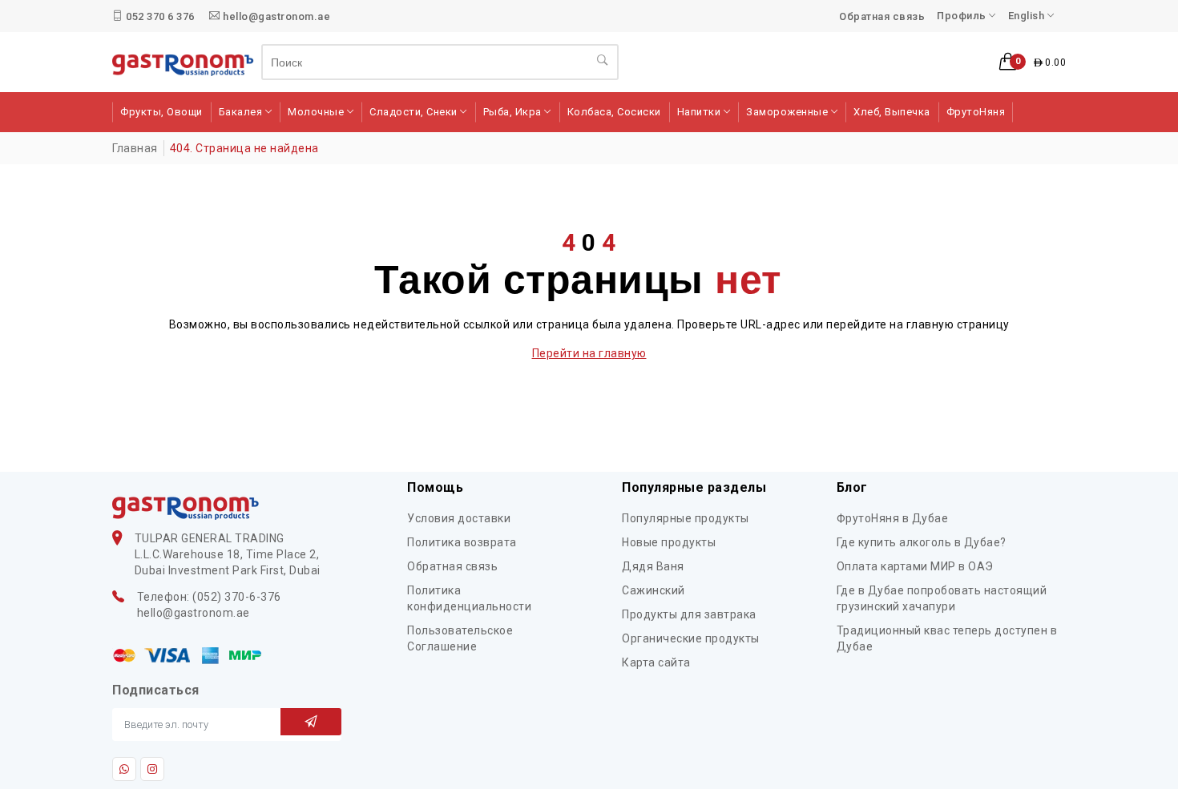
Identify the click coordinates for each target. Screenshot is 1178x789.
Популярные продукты (685, 518)
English (1027, 16)
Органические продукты (691, 638)
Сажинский (653, 590)
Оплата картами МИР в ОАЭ (915, 566)
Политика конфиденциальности (469, 598)
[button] (1032, 62)
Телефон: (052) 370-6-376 (209, 596)
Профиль (963, 16)
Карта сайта (656, 662)
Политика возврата (462, 542)
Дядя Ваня (653, 566)
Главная (135, 148)
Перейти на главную (589, 353)
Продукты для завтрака (689, 614)
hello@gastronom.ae (275, 16)
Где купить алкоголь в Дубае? (922, 542)
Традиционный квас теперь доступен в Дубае (947, 638)
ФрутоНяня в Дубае (893, 518)
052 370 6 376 (159, 16)
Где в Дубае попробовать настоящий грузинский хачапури (942, 598)
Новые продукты (669, 542)
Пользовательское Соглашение (460, 638)
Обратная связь (882, 16)
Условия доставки (458, 518)
